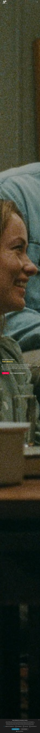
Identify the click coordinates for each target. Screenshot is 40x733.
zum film (5, 373)
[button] (2, 366)
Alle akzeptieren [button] (15, 729)
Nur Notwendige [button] (24, 729)
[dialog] (20, 726)
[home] (5, 2)
